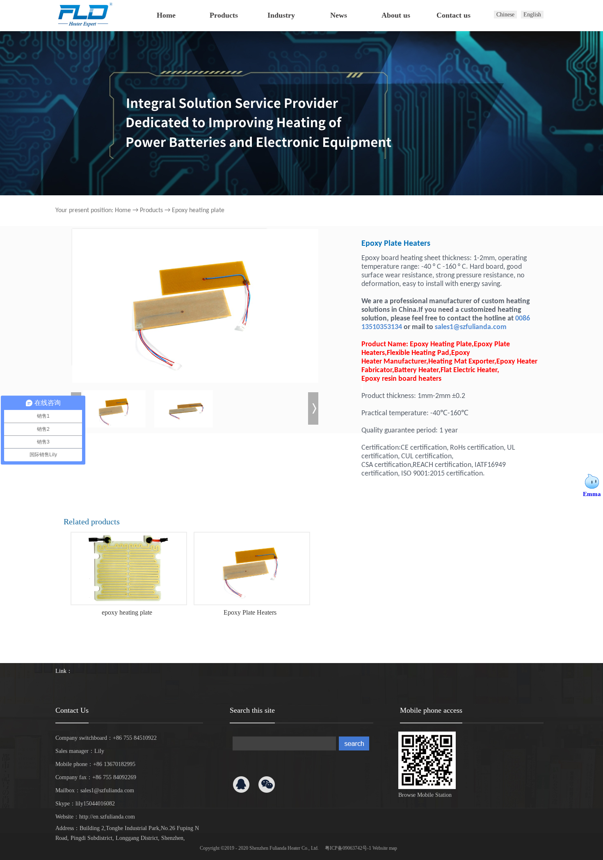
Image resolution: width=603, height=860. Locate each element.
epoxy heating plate (127, 612)
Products (151, 210)
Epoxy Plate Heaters (250, 612)
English (532, 14)
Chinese (505, 14)
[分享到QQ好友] (241, 784)
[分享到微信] (266, 784)
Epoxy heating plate (198, 210)
